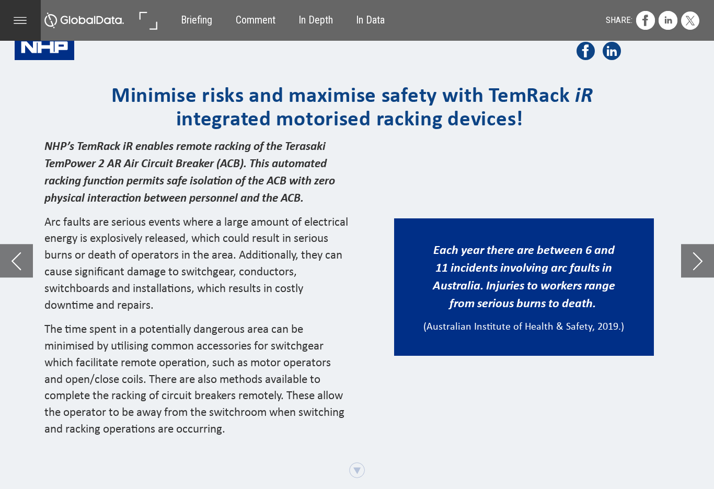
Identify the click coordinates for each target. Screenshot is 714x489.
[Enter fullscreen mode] (148, 20)
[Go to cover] (84, 20)
